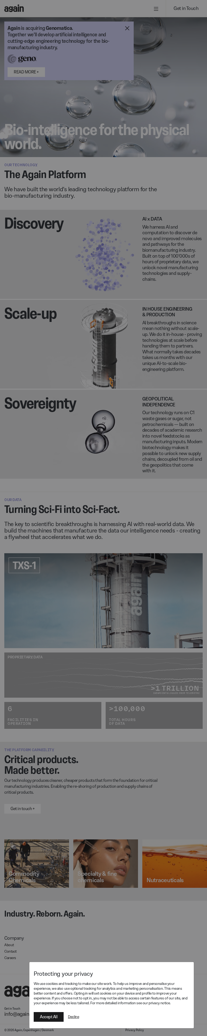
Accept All (48, 1016)
